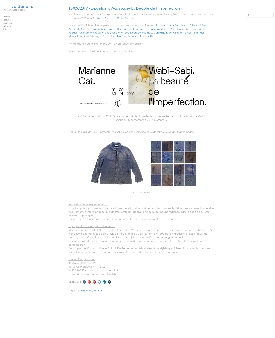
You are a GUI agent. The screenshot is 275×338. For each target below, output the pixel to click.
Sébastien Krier (117, 36)
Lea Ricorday (133, 32)
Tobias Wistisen (198, 25)
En (260, 10)
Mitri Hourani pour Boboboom (170, 25)
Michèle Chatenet (113, 32)
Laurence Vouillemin (156, 29)
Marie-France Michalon (183, 29)
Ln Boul (104, 36)
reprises (98, 290)
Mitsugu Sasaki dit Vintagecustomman (120, 29)
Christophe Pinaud (90, 32)
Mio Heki (147, 32)
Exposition (86, 290)
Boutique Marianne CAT (107, 17)
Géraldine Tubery (164, 32)
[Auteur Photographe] (18, 8)
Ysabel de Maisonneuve (82, 29)
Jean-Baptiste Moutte (140, 36)
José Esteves (91, 36)
